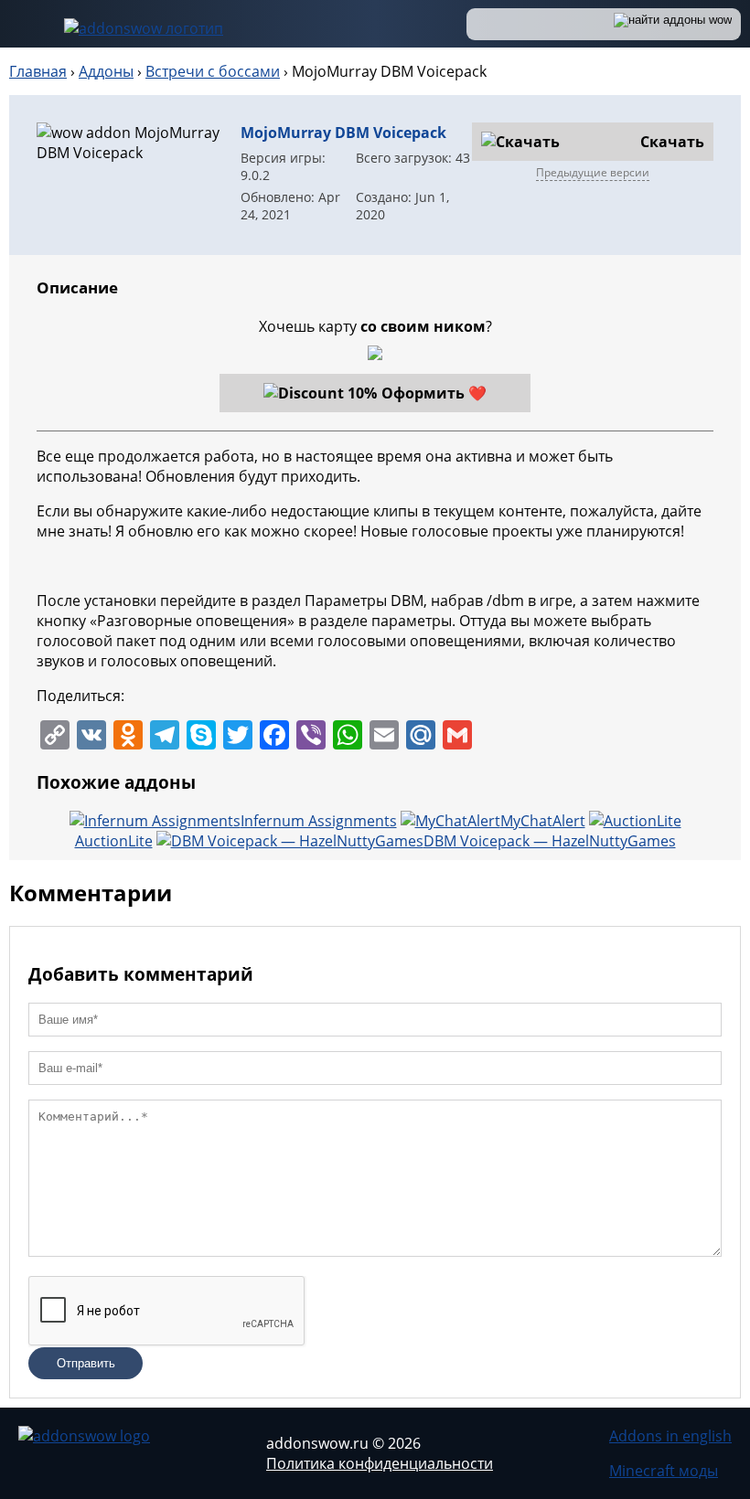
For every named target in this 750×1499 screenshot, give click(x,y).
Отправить (86, 1363)
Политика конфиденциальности (379, 1463)
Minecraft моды (663, 1471)
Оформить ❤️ (434, 393)
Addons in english (670, 1436)
